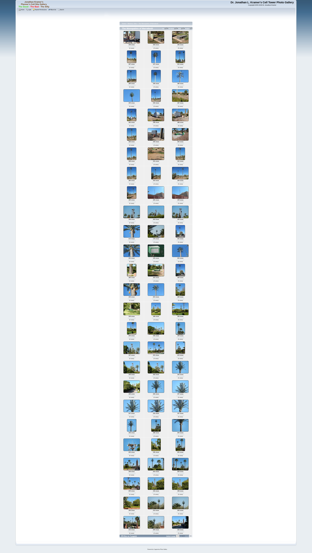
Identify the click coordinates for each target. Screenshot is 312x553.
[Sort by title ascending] (165, 28)
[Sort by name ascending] (175, 28)
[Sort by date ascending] (181, 28)
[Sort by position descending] (191, 28)
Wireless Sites (132, 24)
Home (124, 24)
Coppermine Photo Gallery (160, 549)
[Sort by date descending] (183, 28)
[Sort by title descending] (166, 28)
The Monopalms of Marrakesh (148, 24)
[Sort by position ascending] (190, 28)
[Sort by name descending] (176, 28)
